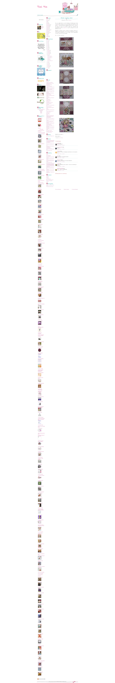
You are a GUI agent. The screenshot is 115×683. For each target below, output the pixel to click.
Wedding (47, 36)
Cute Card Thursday (41, 396)
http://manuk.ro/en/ (49, 162)
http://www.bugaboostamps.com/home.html (50, 124)
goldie (58, 143)
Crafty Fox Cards (40, 368)
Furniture (47, 27)
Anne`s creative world (41, 175)
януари (48, 66)
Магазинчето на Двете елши (49, 131)
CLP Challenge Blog (40, 314)
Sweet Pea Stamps (48, 106)
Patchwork (47, 30)
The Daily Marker (40, 457)
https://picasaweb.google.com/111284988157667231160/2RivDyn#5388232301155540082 (50, 165)
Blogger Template (59, 681)
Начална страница (40, 15)
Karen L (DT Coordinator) (41, 109)
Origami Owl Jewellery (49, 82)
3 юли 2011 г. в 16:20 (60, 145)
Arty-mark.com (40, 204)
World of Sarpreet (40, 573)
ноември (49, 51)
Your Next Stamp (40, 574)
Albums (47, 20)
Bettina (41, 111)
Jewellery (47, 104)
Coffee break (40, 319)
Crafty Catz (39, 363)
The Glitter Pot (48, 99)
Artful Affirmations (41, 194)
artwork (39, 199)
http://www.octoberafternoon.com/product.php (50, 89)
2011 (47, 49)
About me (47, 19)
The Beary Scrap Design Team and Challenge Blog (41, 419)
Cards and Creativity (41, 266)
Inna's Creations (40, 401)
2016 (47, 44)
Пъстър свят (59, 159)
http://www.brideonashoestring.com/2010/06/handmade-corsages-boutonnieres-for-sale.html (50, 141)
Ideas (47, 154)
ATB (46, 21)
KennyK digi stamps (49, 132)
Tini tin (42, 6)
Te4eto (58, 163)
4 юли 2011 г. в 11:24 (60, 170)
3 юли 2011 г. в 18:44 (60, 157)
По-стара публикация (75, 189)
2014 (47, 46)
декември (49, 50)
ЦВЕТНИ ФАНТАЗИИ (60, 168)
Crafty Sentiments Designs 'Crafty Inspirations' (40, 371)
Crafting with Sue (40, 346)
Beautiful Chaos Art (41, 214)
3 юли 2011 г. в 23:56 (61, 161)
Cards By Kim (40, 271)
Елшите (65, 27)
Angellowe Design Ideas (41, 170)
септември (49, 53)
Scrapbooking (48, 32)
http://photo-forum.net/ (49, 186)
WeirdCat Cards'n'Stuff (41, 555)
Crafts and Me (48, 112)
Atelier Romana (40, 209)
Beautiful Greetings (40, 219)
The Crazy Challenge (41, 446)
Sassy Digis (47, 101)
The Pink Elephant (40, 469)
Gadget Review (64, 681)
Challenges (47, 25)
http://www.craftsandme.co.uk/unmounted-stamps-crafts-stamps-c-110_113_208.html (50, 116)
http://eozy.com (48, 155)
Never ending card (50, 60)
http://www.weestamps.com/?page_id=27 (50, 83)
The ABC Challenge (40, 417)
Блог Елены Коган (40, 577)
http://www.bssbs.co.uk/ (49, 121)
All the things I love (41, 159)
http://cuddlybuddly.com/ (49, 111)
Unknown (58, 151)
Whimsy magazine (48, 103)
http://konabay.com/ (49, 150)
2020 (47, 40)
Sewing (47, 33)
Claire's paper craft (41, 309)
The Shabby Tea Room (41, 475)
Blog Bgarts (39, 239)
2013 (47, 47)
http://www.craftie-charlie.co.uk (49, 85)
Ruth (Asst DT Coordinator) (41, 110)
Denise (41, 112)
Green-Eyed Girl (59, 147)
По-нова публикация (58, 189)
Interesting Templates (49, 102)
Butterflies (48, 59)
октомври (49, 52)
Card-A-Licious (40, 263)
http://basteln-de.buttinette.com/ (49, 148)
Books (47, 114)
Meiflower (47, 81)
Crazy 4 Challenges (40, 372)
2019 (47, 41)
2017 (47, 43)
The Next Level (40, 464)
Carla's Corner (40, 276)
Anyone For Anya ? (40, 182)
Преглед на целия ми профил (42, 27)
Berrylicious (39, 229)
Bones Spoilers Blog (41, 240)
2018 (47, 42)
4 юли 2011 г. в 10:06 (60, 166)
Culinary (47, 176)
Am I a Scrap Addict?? (41, 169)
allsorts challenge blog (41, 164)
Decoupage (47, 26)
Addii (38, 149)
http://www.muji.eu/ (49, 86)
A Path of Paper (40, 138)
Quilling (47, 31)
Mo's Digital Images (49, 130)
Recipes (47, 177)
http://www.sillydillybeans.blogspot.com (50, 93)
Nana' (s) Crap (40, 412)
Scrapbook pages (48, 94)
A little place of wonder (41, 132)
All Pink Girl (39, 154)
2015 (47, 45)
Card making (48, 24)
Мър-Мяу (39, 644)
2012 (47, 48)
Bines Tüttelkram (40, 234)
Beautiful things (40, 224)
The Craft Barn (40, 428)
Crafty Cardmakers (40, 358)
